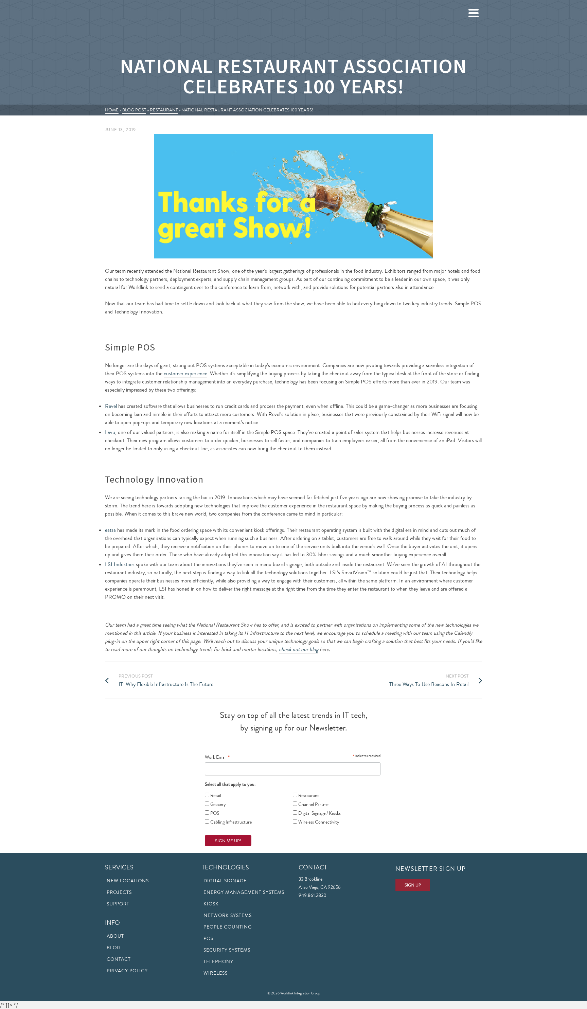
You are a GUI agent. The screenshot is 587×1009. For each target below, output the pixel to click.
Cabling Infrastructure (230, 822)
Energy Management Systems (243, 892)
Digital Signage (225, 881)
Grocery (217, 804)
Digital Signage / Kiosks (319, 813)
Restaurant (308, 795)
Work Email (217, 757)
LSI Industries (120, 564)
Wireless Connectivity (318, 822)
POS (214, 813)
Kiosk (211, 904)
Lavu (110, 432)
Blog (114, 947)
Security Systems (226, 950)
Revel (111, 406)
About (115, 936)
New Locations (128, 881)
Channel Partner (313, 804)
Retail (215, 795)
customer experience (185, 373)
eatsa (110, 530)
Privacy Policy (127, 971)
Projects (119, 892)
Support (118, 904)
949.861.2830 (312, 895)
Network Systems (227, 915)
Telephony (218, 961)
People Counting (227, 927)
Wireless (215, 973)
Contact (119, 959)
